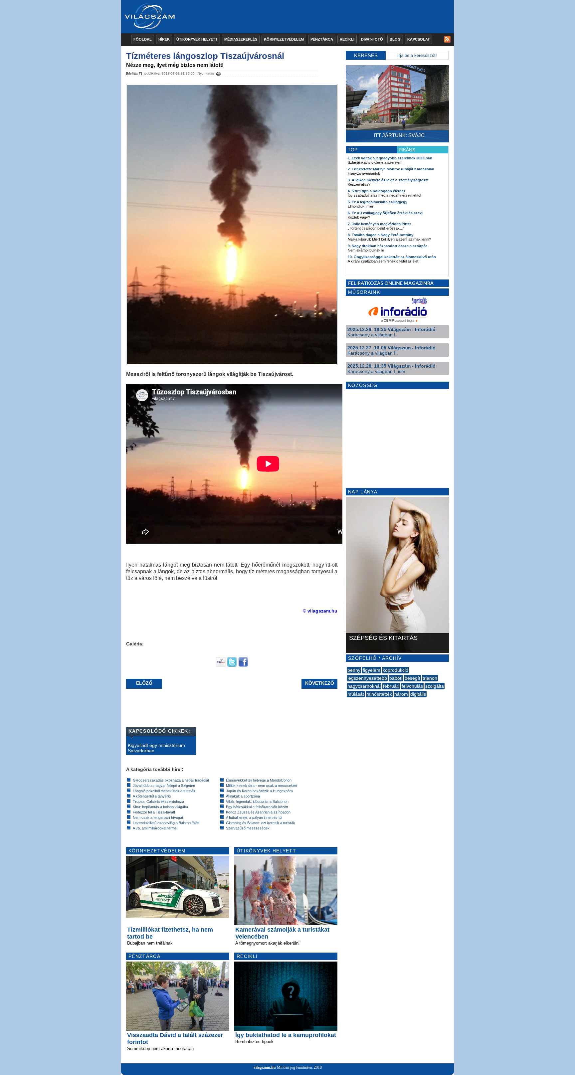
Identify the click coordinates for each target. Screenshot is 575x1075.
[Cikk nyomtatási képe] (219, 72)
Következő (319, 683)
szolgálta (434, 686)
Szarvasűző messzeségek (248, 828)
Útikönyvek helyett (197, 39)
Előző (144, 683)
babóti (395, 678)
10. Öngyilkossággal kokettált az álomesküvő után (392, 257)
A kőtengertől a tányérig (152, 796)
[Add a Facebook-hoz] (243, 665)
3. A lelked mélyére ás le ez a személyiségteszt (388, 180)
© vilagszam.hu (320, 611)
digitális (418, 694)
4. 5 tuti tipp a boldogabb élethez (377, 191)
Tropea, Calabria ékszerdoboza (158, 802)
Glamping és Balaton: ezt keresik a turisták (260, 823)
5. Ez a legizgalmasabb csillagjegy (377, 202)
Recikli (347, 39)
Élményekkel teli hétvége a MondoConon (258, 780)
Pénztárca (321, 39)
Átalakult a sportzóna (243, 796)
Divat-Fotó (372, 39)
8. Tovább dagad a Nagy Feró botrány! (381, 235)
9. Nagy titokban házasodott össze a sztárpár (387, 246)
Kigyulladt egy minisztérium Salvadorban (156, 748)
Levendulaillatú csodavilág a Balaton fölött (166, 823)
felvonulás (412, 686)
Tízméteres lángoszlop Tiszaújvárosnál (205, 56)
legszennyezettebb (367, 678)
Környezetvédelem (284, 39)
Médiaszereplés (240, 39)
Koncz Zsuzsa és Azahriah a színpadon (258, 812)
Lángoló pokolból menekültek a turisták (164, 791)
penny (353, 670)
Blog (395, 39)
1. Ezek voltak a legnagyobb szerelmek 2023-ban (390, 158)
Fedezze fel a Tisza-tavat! (154, 812)
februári (391, 686)
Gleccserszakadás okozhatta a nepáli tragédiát (171, 780)
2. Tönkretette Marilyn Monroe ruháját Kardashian (391, 169)
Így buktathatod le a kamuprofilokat (285, 1035)
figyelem (371, 670)
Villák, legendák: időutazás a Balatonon (257, 802)
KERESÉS (366, 55)
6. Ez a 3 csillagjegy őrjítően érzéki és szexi (385, 213)
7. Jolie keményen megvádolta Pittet (379, 224)
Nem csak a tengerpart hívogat (158, 817)
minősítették (379, 694)
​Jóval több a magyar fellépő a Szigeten (164, 786)
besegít (412, 678)
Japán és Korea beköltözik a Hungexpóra (259, 791)
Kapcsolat (418, 39)
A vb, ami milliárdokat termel (155, 828)
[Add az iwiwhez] (221, 665)
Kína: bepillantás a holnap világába (160, 807)
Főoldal (142, 39)
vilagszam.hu (265, 1067)
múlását (355, 694)
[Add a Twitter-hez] (232, 665)
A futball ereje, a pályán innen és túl (254, 817)
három (401, 694)
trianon (430, 678)
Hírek (164, 39)
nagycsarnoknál (364, 686)
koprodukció (395, 670)
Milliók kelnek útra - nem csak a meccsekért (261, 786)
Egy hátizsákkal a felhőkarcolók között (257, 807)
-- (347, 701)
